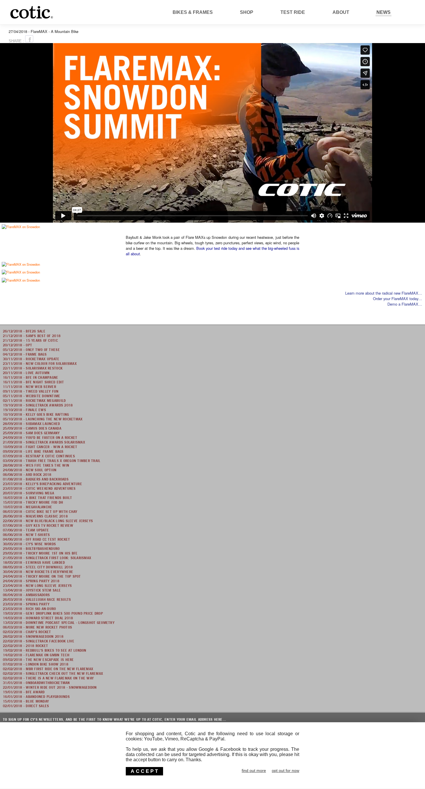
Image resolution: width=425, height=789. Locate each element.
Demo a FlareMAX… (404, 304)
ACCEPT (145, 771)
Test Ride (292, 12)
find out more (254, 770)
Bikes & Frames (193, 12)
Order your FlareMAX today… (397, 298)
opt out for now (285, 770)
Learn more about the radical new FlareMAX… (383, 293)
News (383, 12)
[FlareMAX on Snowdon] (21, 226)
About (340, 12)
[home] (64, 19)
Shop (246, 12)
